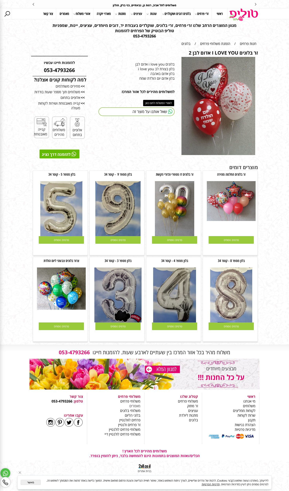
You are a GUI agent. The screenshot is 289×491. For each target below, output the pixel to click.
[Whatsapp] (5, 473)
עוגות (153, 13)
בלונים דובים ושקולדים (178, 13)
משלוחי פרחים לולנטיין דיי (122, 434)
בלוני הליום (132, 415)
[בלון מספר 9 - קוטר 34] (118, 234)
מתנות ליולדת (188, 415)
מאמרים (64, 13)
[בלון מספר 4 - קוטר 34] (174, 321)
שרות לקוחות (246, 415)
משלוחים (248, 405)
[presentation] (33, 4)
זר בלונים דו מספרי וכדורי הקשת (174, 174)
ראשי (220, 13)
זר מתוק (192, 405)
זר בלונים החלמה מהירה (231, 174)
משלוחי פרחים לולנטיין (124, 429)
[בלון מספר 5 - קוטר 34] (61, 234)
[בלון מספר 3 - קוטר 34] (118, 321)
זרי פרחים (203, 13)
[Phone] (5, 482)
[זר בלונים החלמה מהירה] (231, 219)
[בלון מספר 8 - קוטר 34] (231, 321)
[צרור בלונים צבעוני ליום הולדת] (61, 308)
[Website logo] (243, 14)
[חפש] (7, 13)
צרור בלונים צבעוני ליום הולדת (61, 260)
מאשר (30, 482)
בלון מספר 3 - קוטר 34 (118, 260)
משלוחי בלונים (129, 410)
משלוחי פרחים (188, 401)
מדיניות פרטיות (245, 429)
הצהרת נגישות (245, 424)
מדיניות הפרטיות (211, 484)
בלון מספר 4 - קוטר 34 (174, 260)
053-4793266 (62, 401)
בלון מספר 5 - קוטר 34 (61, 174)
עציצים (137, 13)
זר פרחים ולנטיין (128, 424)
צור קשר (48, 13)
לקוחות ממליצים (244, 410)
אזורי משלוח (83, 13)
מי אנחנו (249, 401)
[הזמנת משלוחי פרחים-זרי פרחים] (162, 370)
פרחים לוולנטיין (129, 420)
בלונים (193, 420)
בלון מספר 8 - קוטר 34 (231, 260)
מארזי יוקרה (104, 13)
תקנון (251, 420)
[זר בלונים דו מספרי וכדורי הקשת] (174, 234)
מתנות (122, 13)
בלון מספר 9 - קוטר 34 (118, 174)
